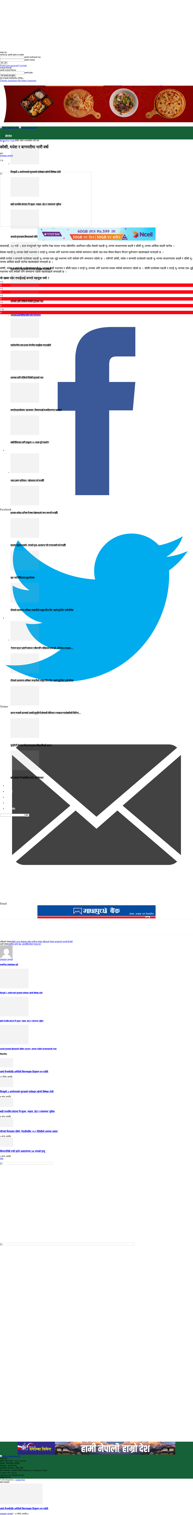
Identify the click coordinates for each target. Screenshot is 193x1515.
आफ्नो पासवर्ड (29, 60)
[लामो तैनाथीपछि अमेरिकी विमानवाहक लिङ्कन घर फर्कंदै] (6, 1067)
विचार (8, 786)
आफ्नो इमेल (28, 73)
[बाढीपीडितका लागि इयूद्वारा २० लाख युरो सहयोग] (25, 434)
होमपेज (8, 136)
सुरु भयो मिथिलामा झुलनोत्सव (23, 577)
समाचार (9, 142)
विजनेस (8, 309)
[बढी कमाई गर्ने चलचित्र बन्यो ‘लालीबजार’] (25, 769)
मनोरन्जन (9, 618)
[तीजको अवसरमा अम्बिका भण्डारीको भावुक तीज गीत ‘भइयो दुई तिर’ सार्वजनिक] (25, 601)
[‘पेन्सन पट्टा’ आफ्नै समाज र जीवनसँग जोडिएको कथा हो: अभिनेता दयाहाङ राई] (25, 639)
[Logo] (9, 127)
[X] (13, 164)
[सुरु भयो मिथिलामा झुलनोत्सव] (25, 569)
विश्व (7, 797)
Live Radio (10, 809)
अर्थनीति (20, 315)
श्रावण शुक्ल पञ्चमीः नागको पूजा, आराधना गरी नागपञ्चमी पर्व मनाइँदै (38, 545)
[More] (42, 164)
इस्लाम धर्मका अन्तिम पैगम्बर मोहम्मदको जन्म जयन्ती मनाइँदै (34, 512)
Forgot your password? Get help (13, 65)
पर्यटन (32, 315)
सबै (12, 315)
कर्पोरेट (27, 315)
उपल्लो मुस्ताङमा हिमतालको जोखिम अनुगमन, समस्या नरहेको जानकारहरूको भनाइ (28, 1049)
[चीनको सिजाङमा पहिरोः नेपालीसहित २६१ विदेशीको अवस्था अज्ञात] (6, 1126)
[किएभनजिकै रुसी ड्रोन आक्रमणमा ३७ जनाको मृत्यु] (6, 1146)
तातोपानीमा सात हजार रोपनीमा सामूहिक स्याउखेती (31, 268)
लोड (1, 1159)
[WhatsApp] (32, 164)
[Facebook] (4, 164)
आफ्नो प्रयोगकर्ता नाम (32, 57)
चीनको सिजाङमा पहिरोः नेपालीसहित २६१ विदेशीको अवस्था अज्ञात (29, 1131)
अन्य (7, 803)
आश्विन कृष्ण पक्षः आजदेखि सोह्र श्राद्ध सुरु (25, 944)
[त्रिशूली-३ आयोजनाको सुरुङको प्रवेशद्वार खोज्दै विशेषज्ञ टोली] (14, 987)
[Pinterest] (23, 164)
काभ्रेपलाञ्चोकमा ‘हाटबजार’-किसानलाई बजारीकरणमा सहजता (36, 409)
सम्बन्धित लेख (5, 965)
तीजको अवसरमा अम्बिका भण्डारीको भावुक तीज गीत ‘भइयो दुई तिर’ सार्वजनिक (42, 610)
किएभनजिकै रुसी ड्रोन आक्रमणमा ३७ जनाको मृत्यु (22, 1151)
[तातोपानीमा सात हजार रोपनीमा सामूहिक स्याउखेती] (25, 260)
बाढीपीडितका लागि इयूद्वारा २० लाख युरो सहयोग (30, 442)
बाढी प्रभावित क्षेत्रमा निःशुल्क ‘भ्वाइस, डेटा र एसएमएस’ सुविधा (36, 204)
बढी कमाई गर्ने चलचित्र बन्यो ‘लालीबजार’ (27, 777)
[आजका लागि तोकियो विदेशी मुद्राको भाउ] (25, 293)
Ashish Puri (20, 1480)
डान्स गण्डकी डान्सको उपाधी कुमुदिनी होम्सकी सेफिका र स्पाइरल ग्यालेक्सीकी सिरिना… (46, 712)
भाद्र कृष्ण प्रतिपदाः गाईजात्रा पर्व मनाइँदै (27, 480)
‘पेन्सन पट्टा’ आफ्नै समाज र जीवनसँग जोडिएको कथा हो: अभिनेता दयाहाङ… (42, 648)
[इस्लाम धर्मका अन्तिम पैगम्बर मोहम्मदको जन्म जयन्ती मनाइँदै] (25, 504)
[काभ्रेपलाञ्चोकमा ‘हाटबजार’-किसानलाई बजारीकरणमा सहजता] (25, 401)
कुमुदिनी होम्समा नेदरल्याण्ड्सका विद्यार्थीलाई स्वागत (31, 745)
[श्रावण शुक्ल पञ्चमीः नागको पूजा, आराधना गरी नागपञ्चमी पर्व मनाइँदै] (25, 537)
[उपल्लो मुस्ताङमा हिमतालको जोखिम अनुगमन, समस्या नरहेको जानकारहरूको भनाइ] (14, 1043)
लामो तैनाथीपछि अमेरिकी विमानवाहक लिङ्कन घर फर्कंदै (24, 1071)
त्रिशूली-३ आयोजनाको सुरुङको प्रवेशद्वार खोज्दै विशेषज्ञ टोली (36, 171)
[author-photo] (6, 957)
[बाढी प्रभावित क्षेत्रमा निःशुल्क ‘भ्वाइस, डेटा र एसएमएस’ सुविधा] (25, 196)
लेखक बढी (14, 965)
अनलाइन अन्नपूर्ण (6, 959)
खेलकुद (8, 791)
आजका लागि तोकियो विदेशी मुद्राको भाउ (27, 301)
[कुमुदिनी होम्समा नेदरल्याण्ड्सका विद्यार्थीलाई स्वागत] (25, 737)
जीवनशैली (10, 450)
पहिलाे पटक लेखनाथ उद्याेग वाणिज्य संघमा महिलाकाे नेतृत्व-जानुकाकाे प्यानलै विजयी (42, 942)
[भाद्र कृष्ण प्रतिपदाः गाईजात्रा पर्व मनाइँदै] (25, 472)
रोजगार (38, 315)
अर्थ (15, 315)
